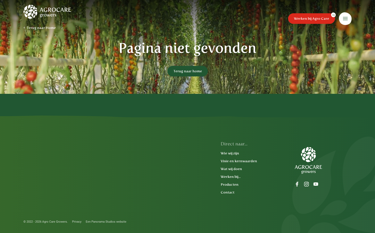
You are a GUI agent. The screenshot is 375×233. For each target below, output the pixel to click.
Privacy (76, 221)
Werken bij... (231, 177)
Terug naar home (187, 71)
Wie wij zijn (230, 153)
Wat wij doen (231, 169)
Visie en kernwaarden (239, 161)
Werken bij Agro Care (311, 18)
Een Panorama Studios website (106, 221)
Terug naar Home (41, 28)
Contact (227, 192)
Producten (229, 184)
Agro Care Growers (47, 12)
